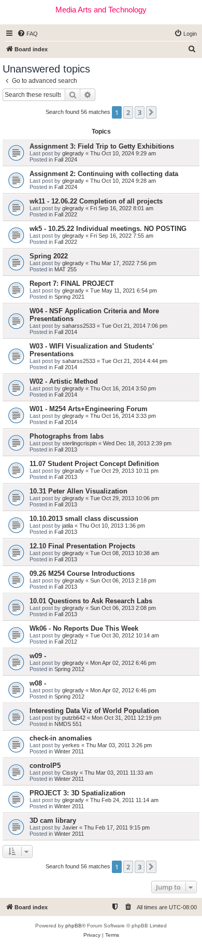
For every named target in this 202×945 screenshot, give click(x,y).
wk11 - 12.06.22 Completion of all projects (96, 201)
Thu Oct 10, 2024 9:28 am (123, 181)
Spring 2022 (49, 256)
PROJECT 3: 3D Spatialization (77, 793)
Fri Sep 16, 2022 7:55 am (121, 235)
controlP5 (45, 765)
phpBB (73, 925)
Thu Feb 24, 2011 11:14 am (124, 800)
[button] (151, 112)
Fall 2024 (65, 159)
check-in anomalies (61, 738)
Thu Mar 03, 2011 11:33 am (118, 772)
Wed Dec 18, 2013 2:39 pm (137, 443)
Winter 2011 (69, 751)
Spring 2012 (69, 669)
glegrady (73, 153)
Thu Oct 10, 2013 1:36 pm (112, 525)
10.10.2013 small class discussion (84, 518)
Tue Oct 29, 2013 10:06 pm (124, 498)
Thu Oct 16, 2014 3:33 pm (123, 416)
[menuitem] (27, 33)
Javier (70, 827)
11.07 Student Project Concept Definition (94, 464)
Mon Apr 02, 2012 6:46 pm (123, 663)
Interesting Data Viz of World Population (94, 711)
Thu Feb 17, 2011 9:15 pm (117, 827)
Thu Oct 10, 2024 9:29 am (123, 153)
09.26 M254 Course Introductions (82, 573)
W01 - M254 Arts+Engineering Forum (89, 409)
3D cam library (53, 820)
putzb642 (73, 718)
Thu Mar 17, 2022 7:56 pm (123, 263)
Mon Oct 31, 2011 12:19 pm (126, 718)
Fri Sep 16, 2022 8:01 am (121, 208)
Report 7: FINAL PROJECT (72, 283)
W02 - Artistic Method (64, 381)
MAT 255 (65, 269)
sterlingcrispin (79, 443)
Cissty (70, 772)
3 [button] (139, 112)
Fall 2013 (65, 449)
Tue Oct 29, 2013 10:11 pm (124, 471)
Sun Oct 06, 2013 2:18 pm (123, 580)
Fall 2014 (65, 332)
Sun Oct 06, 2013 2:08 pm (123, 608)
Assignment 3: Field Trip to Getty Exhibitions (102, 146)
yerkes (71, 745)
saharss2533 (78, 326)
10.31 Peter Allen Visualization (78, 491)
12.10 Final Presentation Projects (82, 546)
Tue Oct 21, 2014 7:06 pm (134, 326)
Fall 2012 (65, 641)
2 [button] (128, 112)
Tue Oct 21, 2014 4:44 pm (134, 361)
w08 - (38, 683)
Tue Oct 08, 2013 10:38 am (124, 553)
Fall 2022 (65, 214)
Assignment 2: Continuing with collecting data (104, 174)
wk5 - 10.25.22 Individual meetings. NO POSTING (108, 228)
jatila (67, 525)
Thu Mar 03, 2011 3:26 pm (119, 745)
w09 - (38, 656)
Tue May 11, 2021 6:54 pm (123, 290)
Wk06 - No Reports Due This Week (84, 628)
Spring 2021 (69, 297)
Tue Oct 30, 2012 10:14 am (124, 635)
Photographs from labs (67, 436)
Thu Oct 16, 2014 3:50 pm (123, 388)
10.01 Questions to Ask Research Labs (91, 601)
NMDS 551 (68, 724)
